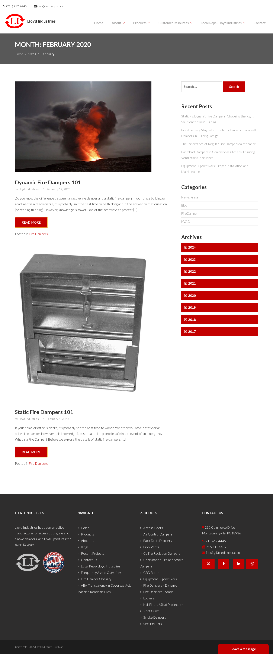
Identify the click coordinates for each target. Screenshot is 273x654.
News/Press (189, 197)
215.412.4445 (215, 541)
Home (98, 23)
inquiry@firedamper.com (222, 552)
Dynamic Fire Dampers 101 (48, 182)
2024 (191, 247)
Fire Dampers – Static (158, 592)
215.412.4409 (216, 547)
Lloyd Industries (29, 189)
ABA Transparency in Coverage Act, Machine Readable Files (104, 588)
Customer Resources (173, 23)
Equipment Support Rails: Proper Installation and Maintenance (214, 169)
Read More (31, 222)
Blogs (85, 547)
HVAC (185, 221)
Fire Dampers (38, 234)
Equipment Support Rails (160, 579)
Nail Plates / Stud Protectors (163, 604)
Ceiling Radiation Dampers (161, 553)
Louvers (149, 598)
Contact (260, 23)
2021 (191, 283)
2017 (191, 331)
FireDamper (189, 213)
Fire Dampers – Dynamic (160, 585)
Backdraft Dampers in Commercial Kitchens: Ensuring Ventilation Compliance (218, 155)
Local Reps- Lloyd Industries (221, 23)
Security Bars (152, 624)
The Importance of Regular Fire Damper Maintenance (218, 144)
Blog (184, 205)
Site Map (58, 646)
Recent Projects (92, 553)
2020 (32, 54)
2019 (191, 307)
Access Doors (153, 528)
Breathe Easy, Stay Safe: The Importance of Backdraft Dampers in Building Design (218, 133)
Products (140, 23)
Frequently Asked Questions (101, 572)
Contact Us (89, 560)
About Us (87, 541)
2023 (191, 259)
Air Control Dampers (157, 534)
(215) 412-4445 (16, 6)
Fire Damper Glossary (96, 579)
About (116, 23)
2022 (191, 271)
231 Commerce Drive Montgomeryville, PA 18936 (221, 530)
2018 (191, 319)
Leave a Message (243, 649)
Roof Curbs (151, 611)
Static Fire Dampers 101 (44, 412)
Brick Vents (151, 547)
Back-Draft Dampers (157, 541)
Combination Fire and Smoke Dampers (161, 563)
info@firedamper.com (50, 6)
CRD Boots (151, 572)
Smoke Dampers (154, 617)
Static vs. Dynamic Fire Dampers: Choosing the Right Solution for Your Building (217, 119)
